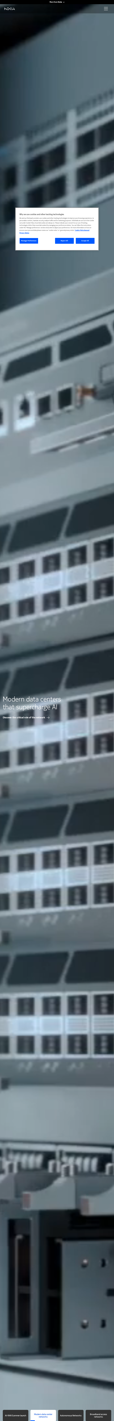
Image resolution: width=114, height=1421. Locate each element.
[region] (57, 229)
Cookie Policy (79, 230)
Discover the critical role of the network (24, 717)
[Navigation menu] (107, 9)
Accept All (85, 241)
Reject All (64, 241)
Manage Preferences (28, 241)
